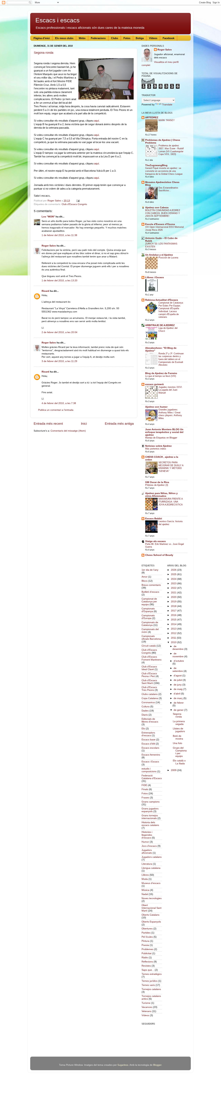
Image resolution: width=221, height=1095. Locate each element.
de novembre (178, 655)
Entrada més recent (48, 423)
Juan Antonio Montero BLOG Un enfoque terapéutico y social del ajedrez (164, 432)
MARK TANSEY (166, 120)
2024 (174, 579)
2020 (174, 597)
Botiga (140, 38)
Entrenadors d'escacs (148, 734)
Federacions (98, 38)
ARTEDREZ (151, 117)
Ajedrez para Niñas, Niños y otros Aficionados (161, 494)
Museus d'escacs (151, 883)
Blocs (144, 581)
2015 (174, 619)
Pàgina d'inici (41, 38)
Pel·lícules (147, 937)
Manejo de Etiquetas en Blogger (161, 437)
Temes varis (148, 985)
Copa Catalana (150, 698)
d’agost (178, 675)
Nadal (145, 894)
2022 (174, 588)
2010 (174, 642)
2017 (174, 610)
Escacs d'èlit (148, 743)
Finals (145, 789)
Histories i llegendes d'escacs (147, 835)
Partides (146, 932)
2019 (174, 601)
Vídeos (153, 38)
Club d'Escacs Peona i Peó (149, 675)
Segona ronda (43, 52)
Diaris (145, 715)
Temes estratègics (152, 974)
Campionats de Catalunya (150, 623)
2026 (174, 570)
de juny (178, 684)
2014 (174, 624)
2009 (174, 770)
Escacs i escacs (57, 20)
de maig (178, 689)
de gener (179, 710)
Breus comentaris (151, 585)
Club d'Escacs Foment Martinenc (152, 658)
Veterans (146, 1011)
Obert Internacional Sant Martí (151, 908)
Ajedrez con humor (156, 407)
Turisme (146, 1003)
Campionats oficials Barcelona (151, 637)
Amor (144, 576)
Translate (167, 104)
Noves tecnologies (152, 898)
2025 (174, 574)
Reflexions (147, 961)
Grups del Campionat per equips (180, 752)
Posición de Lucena (168, 257)
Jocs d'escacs (149, 846)
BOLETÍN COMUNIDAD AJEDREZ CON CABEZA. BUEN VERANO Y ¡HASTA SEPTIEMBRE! (162, 213)
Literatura (147, 864)
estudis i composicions (149, 770)
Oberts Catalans (150, 915)
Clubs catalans (150, 694)
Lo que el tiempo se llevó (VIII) (160, 376)
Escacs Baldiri (153, 518)
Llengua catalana (151, 868)
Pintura (145, 941)
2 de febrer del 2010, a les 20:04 (59, 332)
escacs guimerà (154, 384)
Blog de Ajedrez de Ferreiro (161, 373)
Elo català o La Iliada (179, 762)
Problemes (147, 949)
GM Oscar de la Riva (157, 482)
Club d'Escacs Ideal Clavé (149, 668)
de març (178, 698)
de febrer (179, 702)
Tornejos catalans (151, 989)
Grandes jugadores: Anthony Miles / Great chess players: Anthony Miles (170, 414)
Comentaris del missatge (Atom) (68, 430)
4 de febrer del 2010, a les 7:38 (59, 403)
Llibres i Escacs (154, 277)
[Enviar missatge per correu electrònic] (77, 200)
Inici (84, 423)
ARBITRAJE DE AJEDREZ (160, 325)
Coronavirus (148, 702)
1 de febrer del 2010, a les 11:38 (59, 235)
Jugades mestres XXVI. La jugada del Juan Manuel (170, 390)
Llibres (145, 875)
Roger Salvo (49, 245)
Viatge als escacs (155, 541)
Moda (145, 879)
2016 (174, 615)
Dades (145, 710)
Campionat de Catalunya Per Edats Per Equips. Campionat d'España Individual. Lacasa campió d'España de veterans (170, 309)
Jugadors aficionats (147, 851)
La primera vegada (179, 722)
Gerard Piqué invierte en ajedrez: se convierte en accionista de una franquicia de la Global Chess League (163, 171)
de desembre (178, 647)
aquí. (96, 120)
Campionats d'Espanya (148, 610)
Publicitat (146, 953)
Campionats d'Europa (148, 617)
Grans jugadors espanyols (150, 810)
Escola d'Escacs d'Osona (160, 224)
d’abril (177, 693)
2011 (174, 638)
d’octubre (179, 661)
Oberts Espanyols (151, 921)
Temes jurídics (149, 981)
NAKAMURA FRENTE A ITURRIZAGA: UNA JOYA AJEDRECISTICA (170, 501)
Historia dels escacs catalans (150, 823)
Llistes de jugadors (179, 730)
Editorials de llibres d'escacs (150, 720)
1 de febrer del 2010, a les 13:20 (59, 280)
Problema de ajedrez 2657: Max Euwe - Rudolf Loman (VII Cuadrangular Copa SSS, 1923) (171, 149)
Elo (143, 728)
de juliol (178, 680)
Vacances (147, 1007)
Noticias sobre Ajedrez (158, 446)
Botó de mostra (178, 737)
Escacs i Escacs (150, 761)
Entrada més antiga (119, 423)
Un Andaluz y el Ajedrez (159, 255)
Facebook (168, 38)
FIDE (144, 785)
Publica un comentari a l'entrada (55, 410)
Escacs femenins (151, 754)
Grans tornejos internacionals (150, 817)
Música (145, 890)
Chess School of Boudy (159, 555)
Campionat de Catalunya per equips (149, 602)
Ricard (45, 291)
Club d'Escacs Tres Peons (149, 688)
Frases (145, 797)
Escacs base (148, 739)
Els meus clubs (64, 38)
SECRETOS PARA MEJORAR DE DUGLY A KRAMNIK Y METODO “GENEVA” (170, 466)
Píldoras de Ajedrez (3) (156, 485)
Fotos (126, 38)
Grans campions (151, 801)
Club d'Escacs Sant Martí (149, 681)
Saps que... (148, 970)
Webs (82, 38)
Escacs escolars (150, 748)
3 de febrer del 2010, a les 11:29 (59, 361)
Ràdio (145, 957)
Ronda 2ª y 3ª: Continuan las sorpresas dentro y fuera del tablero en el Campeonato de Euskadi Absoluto (171, 359)
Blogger (157, 1065)
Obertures (147, 928)
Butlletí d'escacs (150, 592)
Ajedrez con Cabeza (157, 207)
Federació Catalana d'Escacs (152, 777)
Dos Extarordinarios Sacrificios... (168, 189)
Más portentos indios (155, 448)
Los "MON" (48, 216)
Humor (145, 842)
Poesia (145, 945)
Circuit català (149, 646)
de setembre (178, 669)
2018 (174, 606)
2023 (174, 583)
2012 (174, 633)
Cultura (146, 706)
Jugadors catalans (152, 857)
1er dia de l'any (150, 570)
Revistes (146, 966)
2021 (174, 592)
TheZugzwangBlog (156, 165)
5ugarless (123, 1065)
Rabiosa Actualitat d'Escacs (161, 300)
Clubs (114, 38)
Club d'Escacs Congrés (74, 204)
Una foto (177, 743)
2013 (174, 628)
